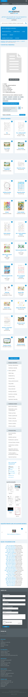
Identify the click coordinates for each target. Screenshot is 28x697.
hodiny (4, 98)
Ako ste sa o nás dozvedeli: (8, 606)
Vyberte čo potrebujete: (7, 611)
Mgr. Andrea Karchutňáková (11, 570)
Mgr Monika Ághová (10, 577)
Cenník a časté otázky (7, 38)
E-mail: (4, 598)
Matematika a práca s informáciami (12, 409)
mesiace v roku (9, 98)
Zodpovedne (3, 685)
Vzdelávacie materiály (5, 642)
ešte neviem (10, 469)
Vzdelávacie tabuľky (12, 368)
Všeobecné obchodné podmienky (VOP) (9, 655)
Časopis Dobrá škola (5, 651)
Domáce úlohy (11, 396)
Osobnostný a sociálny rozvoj (13, 445)
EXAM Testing (4, 664)
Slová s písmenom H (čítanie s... (14, 534)
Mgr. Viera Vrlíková (11, 556)
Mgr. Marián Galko (10, 551)
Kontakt (17, 38)
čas (18, 96)
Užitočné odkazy (4, 652)
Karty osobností (11, 388)
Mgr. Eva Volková (10, 585)
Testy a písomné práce (13, 381)
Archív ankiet (10, 477)
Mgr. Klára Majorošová (11, 567)
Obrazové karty (11, 386)
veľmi (9, 466)
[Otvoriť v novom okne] (14, 694)
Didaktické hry (11, 375)
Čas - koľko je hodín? (21, 133)
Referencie (4, 34)
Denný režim (21, 292)
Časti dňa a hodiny (21, 168)
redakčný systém (13, 692)
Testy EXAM (10, 383)
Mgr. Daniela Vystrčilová (10, 548)
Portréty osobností (12, 391)
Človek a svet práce (12, 420)
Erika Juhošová (11, 573)
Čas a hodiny (7, 148)
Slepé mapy (11, 373)
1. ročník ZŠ (22, 41)
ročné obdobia (5, 100)
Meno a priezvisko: (6, 594)
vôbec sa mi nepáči (11, 472)
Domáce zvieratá (21, 323)
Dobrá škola (16, 31)
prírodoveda (15, 98)
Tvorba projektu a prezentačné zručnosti (13, 453)
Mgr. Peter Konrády (11, 571)
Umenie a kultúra (12, 423)
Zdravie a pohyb (11, 426)
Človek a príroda (12, 413)
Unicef (2, 661)
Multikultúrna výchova (13, 439)
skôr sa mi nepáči (11, 471)
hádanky (21, 96)
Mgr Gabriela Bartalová (11, 579)
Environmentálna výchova (12, 434)
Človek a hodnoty (12, 418)
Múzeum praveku (4, 665)
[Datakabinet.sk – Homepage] (14, 9)
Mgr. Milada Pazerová (10, 559)
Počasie (7, 212)
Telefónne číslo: (6, 602)
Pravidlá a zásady (4, 674)
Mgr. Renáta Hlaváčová (11, 563)
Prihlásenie (4, 1)
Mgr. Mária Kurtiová (10, 581)
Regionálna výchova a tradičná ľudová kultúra (13, 449)
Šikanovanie (3, 671)
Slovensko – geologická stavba (7, 673)
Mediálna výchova (12, 437)
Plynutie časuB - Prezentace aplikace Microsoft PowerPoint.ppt (9, 109)
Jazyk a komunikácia (12, 406)
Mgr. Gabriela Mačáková (10, 578)
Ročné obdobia (21, 212)
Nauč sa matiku (4, 683)
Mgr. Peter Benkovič (10, 557)
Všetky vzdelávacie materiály (9, 28)
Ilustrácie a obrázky (12, 394)
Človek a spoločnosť (12, 415)
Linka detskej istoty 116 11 (6, 682)
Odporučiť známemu (14, 79)
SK (26, 1)
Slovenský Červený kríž (5, 660)
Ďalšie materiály (14, 358)
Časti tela (7, 292)
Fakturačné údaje (4, 645)
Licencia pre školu (6, 31)
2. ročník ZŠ (15, 96)
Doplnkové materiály (12, 399)
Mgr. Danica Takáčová (10, 564)
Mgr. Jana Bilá (10, 553)
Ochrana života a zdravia (13, 442)
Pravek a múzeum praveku (6, 676)
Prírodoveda (3, 42)
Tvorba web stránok (5, 692)
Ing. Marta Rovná (10, 549)
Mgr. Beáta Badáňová (10, 562)
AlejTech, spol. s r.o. (22, 692)
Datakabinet (3, 41)
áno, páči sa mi (10, 467)
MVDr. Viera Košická (10, 584)
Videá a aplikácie (12, 370)
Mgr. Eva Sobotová (11, 566)
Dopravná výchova (12, 457)
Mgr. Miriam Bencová (10, 582)
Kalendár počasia (21, 192)
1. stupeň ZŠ (10, 96)
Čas (6, 42)
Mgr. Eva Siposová (10, 545)
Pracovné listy (11, 378)
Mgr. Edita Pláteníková (10, 546)
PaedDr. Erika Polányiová (10, 555)
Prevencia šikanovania (5, 680)
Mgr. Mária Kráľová (11, 560)
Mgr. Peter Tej (11, 575)
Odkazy (11, 34)
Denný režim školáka (21, 307)
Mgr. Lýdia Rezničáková (11, 568)
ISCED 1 (18, 41)
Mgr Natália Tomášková (10, 552)
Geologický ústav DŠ (5, 663)
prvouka (19, 98)
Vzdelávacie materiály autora (11, 103)
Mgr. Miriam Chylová (10, 574)
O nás (23, 31)
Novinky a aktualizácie (13, 365)
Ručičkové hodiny (7, 192)
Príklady (2, 686)
